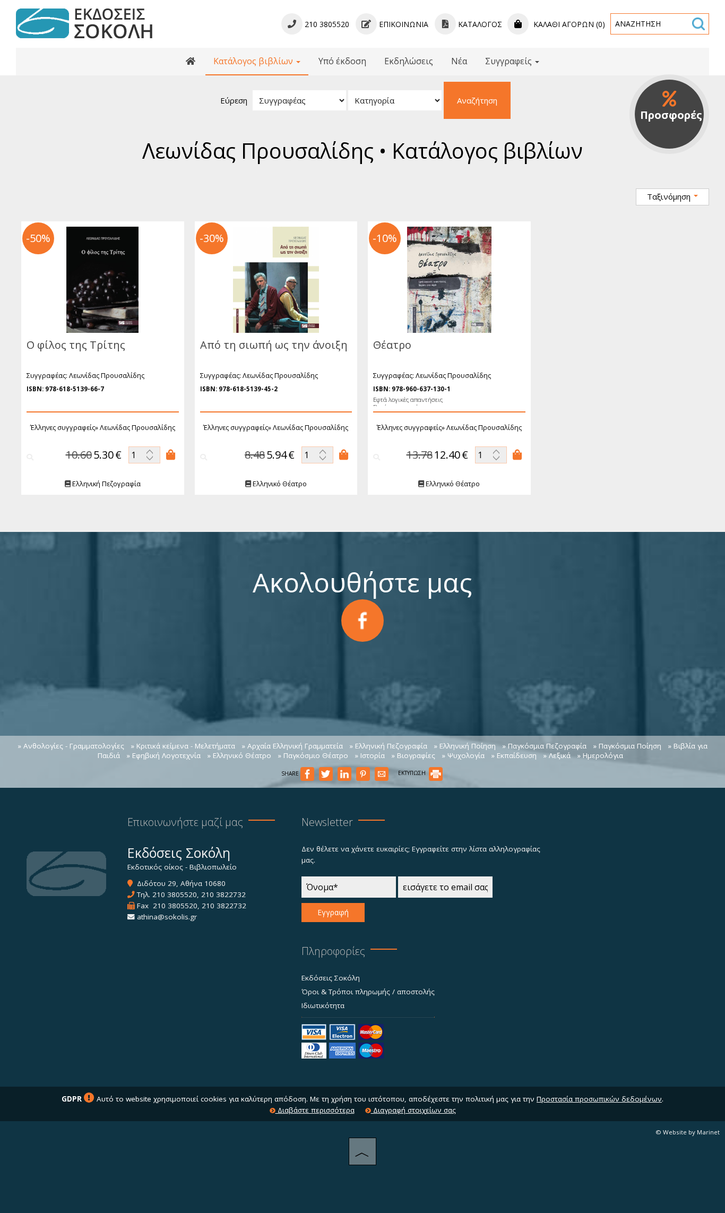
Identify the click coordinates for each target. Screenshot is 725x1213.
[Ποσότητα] (144, 454)
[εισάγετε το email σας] (445, 889)
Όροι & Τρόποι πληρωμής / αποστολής (368, 991)
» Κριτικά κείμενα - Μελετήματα (183, 746)
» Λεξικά (557, 755)
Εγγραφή (333, 912)
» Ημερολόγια (600, 755)
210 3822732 (223, 894)
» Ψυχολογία (463, 755)
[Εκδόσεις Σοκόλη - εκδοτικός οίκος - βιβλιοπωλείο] (84, 23)
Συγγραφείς (509, 61)
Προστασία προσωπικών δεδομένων (599, 1099)
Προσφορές (671, 115)
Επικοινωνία (402, 24)
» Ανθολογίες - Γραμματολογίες (71, 746)
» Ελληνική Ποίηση (465, 746)
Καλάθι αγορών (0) (568, 24)
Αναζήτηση (477, 100)
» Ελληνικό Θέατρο (239, 755)
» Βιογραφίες (413, 755)
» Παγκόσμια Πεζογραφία (544, 746)
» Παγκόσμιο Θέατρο (313, 755)
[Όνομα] (348, 889)
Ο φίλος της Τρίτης (76, 345)
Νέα (459, 61)
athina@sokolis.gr (167, 917)
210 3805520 (174, 894)
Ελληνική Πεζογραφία (106, 483)
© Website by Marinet (687, 1132)
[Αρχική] (190, 61)
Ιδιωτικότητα (322, 1005)
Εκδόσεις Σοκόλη (330, 978)
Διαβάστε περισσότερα (315, 1110)
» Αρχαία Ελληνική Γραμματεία (292, 746)
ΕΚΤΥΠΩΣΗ (412, 773)
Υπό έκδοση (342, 61)
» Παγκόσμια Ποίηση (627, 746)
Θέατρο (392, 345)
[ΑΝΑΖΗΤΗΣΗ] (698, 24)
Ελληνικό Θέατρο (279, 483)
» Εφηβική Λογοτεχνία (163, 755)
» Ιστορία (370, 755)
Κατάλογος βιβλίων (254, 61)
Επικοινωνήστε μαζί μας (185, 822)
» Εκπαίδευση (514, 755)
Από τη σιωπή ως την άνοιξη (274, 345)
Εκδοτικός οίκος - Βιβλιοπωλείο (182, 867)
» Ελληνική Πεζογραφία (388, 746)
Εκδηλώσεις (408, 61)
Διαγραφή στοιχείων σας (413, 1110)
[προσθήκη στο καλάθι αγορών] (171, 455)
